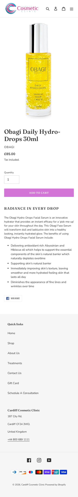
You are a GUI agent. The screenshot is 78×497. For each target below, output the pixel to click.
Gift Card (13, 383)
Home (11, 333)
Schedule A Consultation (23, 393)
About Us (14, 353)
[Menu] (72, 9)
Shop (11, 343)
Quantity (9, 172)
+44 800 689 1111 (19, 439)
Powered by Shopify (55, 484)
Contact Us (14, 373)
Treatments (15, 363)
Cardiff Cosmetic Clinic (33, 484)
